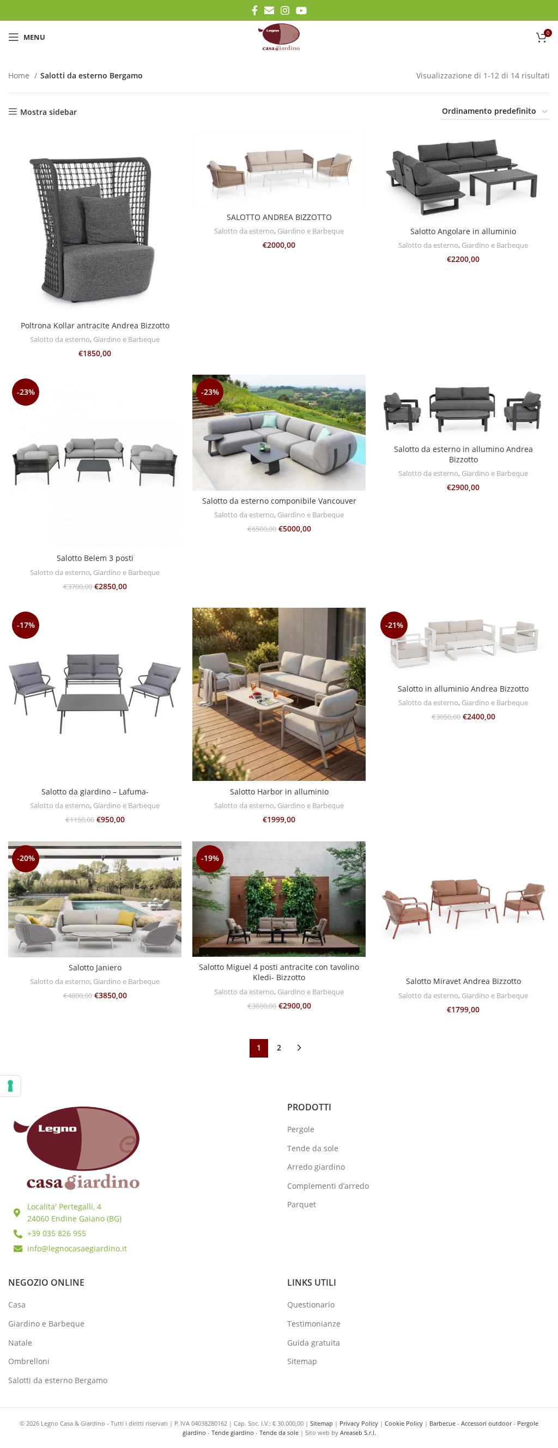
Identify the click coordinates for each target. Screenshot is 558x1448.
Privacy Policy (358, 1423)
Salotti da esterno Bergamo (57, 1380)
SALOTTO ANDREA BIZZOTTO (279, 217)
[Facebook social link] (254, 10)
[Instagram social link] (285, 10)
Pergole (300, 1129)
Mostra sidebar (48, 112)
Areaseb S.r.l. (358, 1432)
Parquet (301, 1204)
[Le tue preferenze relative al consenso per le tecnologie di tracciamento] (10, 1086)
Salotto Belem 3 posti (95, 558)
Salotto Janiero (95, 967)
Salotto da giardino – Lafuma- (95, 791)
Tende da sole (312, 1148)
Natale (20, 1342)
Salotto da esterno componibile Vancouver (279, 501)
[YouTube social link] (301, 10)
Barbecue (442, 1423)
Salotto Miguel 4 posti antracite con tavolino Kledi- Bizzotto (279, 972)
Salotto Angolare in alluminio (463, 231)
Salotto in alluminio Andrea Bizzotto (463, 688)
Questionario (311, 1304)
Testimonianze (314, 1323)
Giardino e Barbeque (126, 339)
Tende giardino (232, 1432)
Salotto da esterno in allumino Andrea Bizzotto (463, 454)
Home (20, 75)
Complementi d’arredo (328, 1186)
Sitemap (302, 1361)
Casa (17, 1304)
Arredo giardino (316, 1167)
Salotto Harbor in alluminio (279, 791)
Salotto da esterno (60, 339)
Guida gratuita (313, 1342)
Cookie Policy (404, 1423)
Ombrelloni (29, 1361)
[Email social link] (269, 10)
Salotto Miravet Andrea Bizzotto (463, 981)
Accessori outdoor (486, 1423)
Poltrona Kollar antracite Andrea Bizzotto (95, 325)
